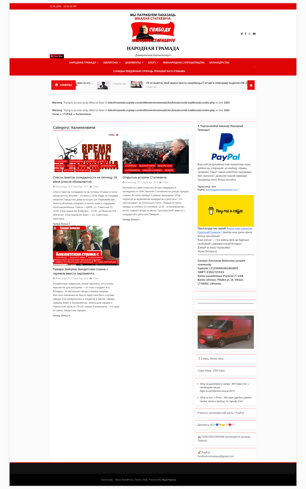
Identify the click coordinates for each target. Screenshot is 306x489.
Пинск (95, 170)
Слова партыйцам (106, 262)
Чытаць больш (60, 223)
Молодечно (82, 170)
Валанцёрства (219, 62)
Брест (103, 161)
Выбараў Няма (147, 166)
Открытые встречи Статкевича (145, 177)
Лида (58, 170)
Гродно (82, 166)
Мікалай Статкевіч (152, 170)
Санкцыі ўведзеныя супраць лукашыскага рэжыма (149, 71)
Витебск (60, 166)
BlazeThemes (169, 480)
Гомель (71, 166)
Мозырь (169, 170)
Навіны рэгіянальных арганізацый (74, 262)
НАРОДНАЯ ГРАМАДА (153, 48)
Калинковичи (108, 166)
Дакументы (133, 62)
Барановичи (76, 161)
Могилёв (68, 170)
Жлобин (93, 166)
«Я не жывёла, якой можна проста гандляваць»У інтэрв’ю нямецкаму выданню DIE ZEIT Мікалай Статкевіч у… (192, 82)
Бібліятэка (110, 62)
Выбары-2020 (165, 166)
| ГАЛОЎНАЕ (61, 161)
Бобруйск (91, 161)
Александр (61, 186)
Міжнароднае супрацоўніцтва (184, 62)
